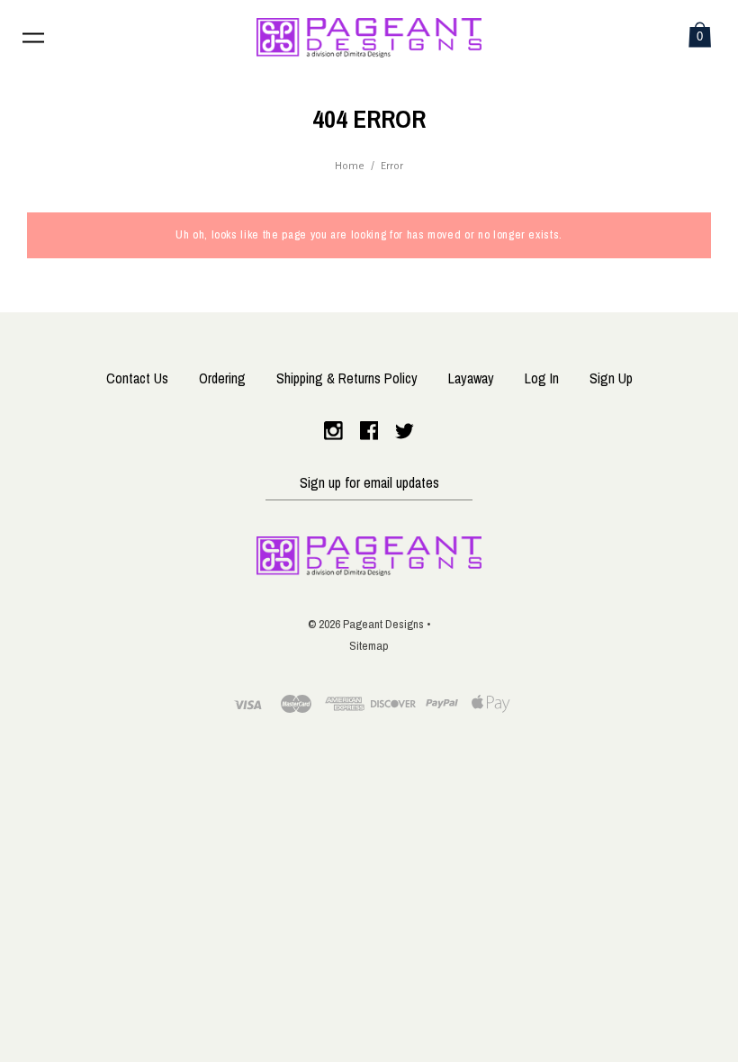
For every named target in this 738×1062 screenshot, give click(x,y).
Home (349, 166)
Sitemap (369, 645)
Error (392, 166)
